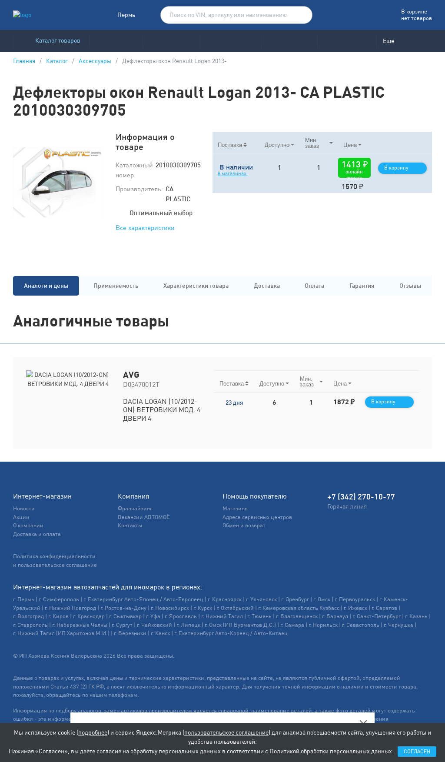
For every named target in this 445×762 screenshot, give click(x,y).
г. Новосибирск (170, 608)
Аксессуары (95, 60)
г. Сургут (122, 625)
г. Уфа (153, 616)
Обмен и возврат (244, 525)
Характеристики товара (196, 285)
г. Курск (202, 608)
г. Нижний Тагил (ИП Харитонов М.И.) (61, 633)
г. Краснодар (89, 616)
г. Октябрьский (235, 608)
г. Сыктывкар (125, 616)
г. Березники (130, 633)
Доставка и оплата (37, 534)
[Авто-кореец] (116, 41)
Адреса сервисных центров (257, 517)
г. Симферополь (59, 599)
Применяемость (115, 285)
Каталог (57, 60)
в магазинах (233, 173)
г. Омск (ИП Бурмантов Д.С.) (240, 625)
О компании (28, 525)
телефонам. (124, 695)
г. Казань (416, 616)
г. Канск (160, 633)
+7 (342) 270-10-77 (361, 496)
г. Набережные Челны (79, 625)
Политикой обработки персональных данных (331, 751)
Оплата (314, 285)
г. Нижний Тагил (222, 616)
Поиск (301, 15)
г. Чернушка (398, 625)
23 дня (234, 402)
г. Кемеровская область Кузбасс (298, 608)
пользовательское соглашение (226, 732)
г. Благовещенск (297, 616)
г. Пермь (23, 599)
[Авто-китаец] (289, 41)
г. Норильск (323, 625)
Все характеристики (145, 227)
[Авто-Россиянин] (346, 41)
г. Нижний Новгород (70, 608)
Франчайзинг (135, 508)
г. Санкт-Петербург (376, 616)
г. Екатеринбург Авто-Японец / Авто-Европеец (143, 599)
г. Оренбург (295, 599)
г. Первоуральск (355, 599)
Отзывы (410, 285)
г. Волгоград (28, 616)
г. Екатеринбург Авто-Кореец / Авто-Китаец (231, 633)
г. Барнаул (335, 616)
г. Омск (321, 599)
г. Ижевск (355, 608)
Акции (21, 517)
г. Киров (58, 616)
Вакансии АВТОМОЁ (144, 517)
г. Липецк (188, 625)
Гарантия (361, 285)
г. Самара (292, 625)
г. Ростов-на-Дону (123, 608)
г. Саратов (384, 608)
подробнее (92, 732)
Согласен (417, 752)
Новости (24, 508)
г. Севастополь (360, 625)
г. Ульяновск (261, 599)
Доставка (267, 285)
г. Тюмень (259, 616)
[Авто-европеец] (230, 41)
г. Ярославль (181, 616)
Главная (24, 60)
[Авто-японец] (171, 41)
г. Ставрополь (30, 625)
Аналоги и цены (46, 285)
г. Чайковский (154, 625)
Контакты (130, 525)
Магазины (235, 508)
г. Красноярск (225, 599)
